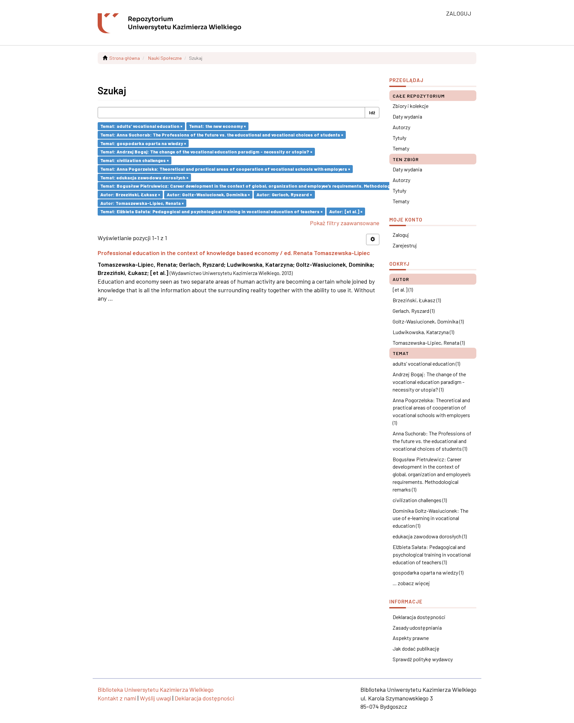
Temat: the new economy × (217, 126)
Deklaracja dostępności (419, 617)
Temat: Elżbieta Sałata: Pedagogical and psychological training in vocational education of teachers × (211, 211)
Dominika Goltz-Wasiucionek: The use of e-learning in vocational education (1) (430, 518)
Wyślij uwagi (155, 698)
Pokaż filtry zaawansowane (344, 222)
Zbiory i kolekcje (411, 106)
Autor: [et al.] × (345, 211)
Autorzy (401, 127)
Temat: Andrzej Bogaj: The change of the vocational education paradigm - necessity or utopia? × (206, 151)
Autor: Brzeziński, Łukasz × (130, 194)
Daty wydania (407, 116)
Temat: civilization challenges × (134, 160)
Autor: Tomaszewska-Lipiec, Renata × (142, 203)
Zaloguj (401, 234)
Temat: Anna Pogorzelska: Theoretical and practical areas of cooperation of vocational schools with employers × (225, 169)
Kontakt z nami (117, 698)
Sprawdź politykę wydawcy (423, 659)
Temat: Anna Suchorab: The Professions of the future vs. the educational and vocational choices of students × (221, 134)
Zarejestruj (405, 245)
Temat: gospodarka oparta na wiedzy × (143, 143)
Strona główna (124, 58)
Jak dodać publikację (416, 648)
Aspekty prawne (411, 638)
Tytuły (399, 138)
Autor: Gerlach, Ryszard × (284, 194)
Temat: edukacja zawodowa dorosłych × (144, 177)
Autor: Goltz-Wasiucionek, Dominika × (208, 194)
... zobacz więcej (411, 583)
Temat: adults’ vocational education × (141, 126)
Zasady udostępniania (417, 627)
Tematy (401, 148)
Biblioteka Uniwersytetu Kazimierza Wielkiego (156, 689)
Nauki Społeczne (165, 58)
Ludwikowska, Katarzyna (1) (423, 332)
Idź (372, 112)
